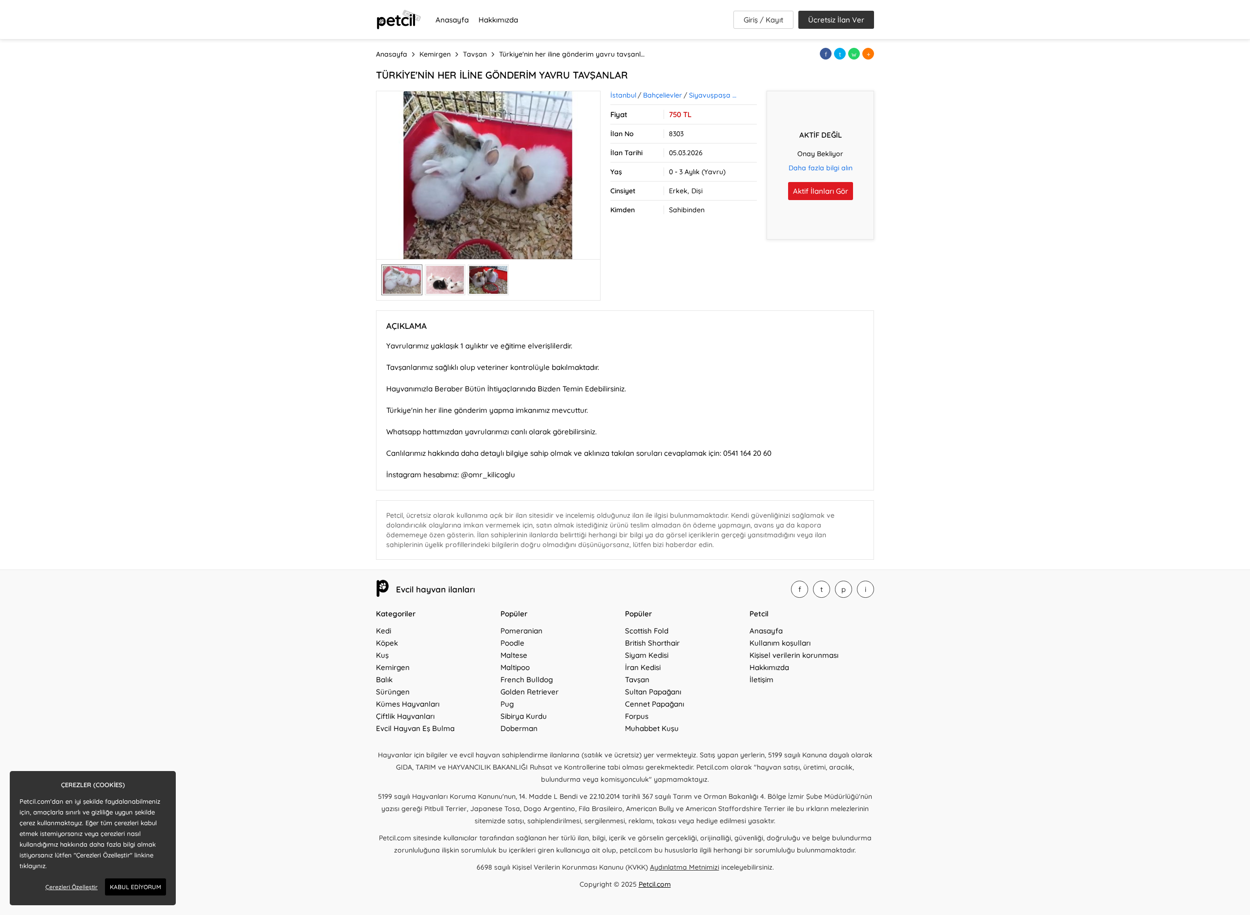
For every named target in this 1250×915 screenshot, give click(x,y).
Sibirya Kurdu (523, 716)
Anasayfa (452, 19)
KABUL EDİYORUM (135, 887)
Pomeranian (521, 630)
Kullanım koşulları (780, 643)
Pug (507, 704)
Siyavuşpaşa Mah (715, 95)
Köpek (387, 643)
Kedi (383, 630)
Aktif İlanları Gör (820, 191)
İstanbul (623, 95)
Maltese (513, 655)
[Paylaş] (868, 54)
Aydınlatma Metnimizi (684, 867)
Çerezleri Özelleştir (71, 887)
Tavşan (637, 679)
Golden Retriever (529, 691)
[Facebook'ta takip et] (799, 589)
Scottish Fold (646, 630)
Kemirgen (393, 667)
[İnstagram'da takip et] (865, 589)
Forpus (636, 716)
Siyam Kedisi (646, 655)
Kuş (382, 655)
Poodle (512, 643)
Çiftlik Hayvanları (405, 716)
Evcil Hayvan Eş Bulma (415, 728)
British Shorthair (652, 643)
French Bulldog (526, 679)
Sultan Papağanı (653, 691)
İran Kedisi (643, 667)
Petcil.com (655, 884)
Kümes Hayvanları (407, 704)
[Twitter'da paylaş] (840, 54)
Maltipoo (515, 667)
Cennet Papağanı (654, 704)
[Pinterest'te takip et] (843, 589)
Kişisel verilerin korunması (794, 655)
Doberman (519, 728)
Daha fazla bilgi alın (821, 167)
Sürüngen (393, 691)
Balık (384, 679)
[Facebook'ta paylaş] (826, 54)
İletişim (761, 679)
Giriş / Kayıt (763, 19)
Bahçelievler (662, 95)
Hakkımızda (498, 19)
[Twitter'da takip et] (821, 589)
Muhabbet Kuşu (652, 728)
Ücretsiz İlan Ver (836, 19)
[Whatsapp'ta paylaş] (854, 54)
